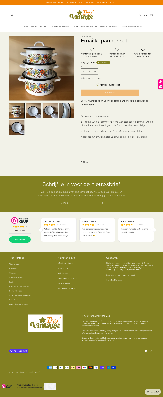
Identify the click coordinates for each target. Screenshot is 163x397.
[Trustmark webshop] (28, 387)
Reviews (13, 268)
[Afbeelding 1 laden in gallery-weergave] (17, 111)
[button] (12, 15)
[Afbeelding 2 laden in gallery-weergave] (33, 111)
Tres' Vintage (20, 372)
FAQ (11, 282)
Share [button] (85, 162)
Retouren (13, 300)
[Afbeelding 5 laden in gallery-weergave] (17, 127)
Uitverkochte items (114, 280)
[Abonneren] (102, 203)
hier (112, 275)
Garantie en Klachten (18, 304)
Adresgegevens (16, 277)
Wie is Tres (14, 264)
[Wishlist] (145, 15)
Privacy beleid (15, 291)
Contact (12, 273)
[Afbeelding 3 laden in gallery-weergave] (50, 111)
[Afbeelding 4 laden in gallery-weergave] (66, 111)
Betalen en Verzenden (19, 286)
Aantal (83, 66)
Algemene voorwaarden (20, 295)
